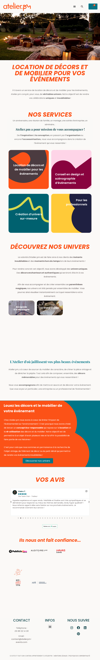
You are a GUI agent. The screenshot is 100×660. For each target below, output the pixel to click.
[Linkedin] (85, 628)
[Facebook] (78, 628)
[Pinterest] (78, 634)
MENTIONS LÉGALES (60, 656)
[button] (82, 6)
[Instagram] (72, 628)
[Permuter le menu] (74, 6)
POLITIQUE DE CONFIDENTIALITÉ (79, 656)
